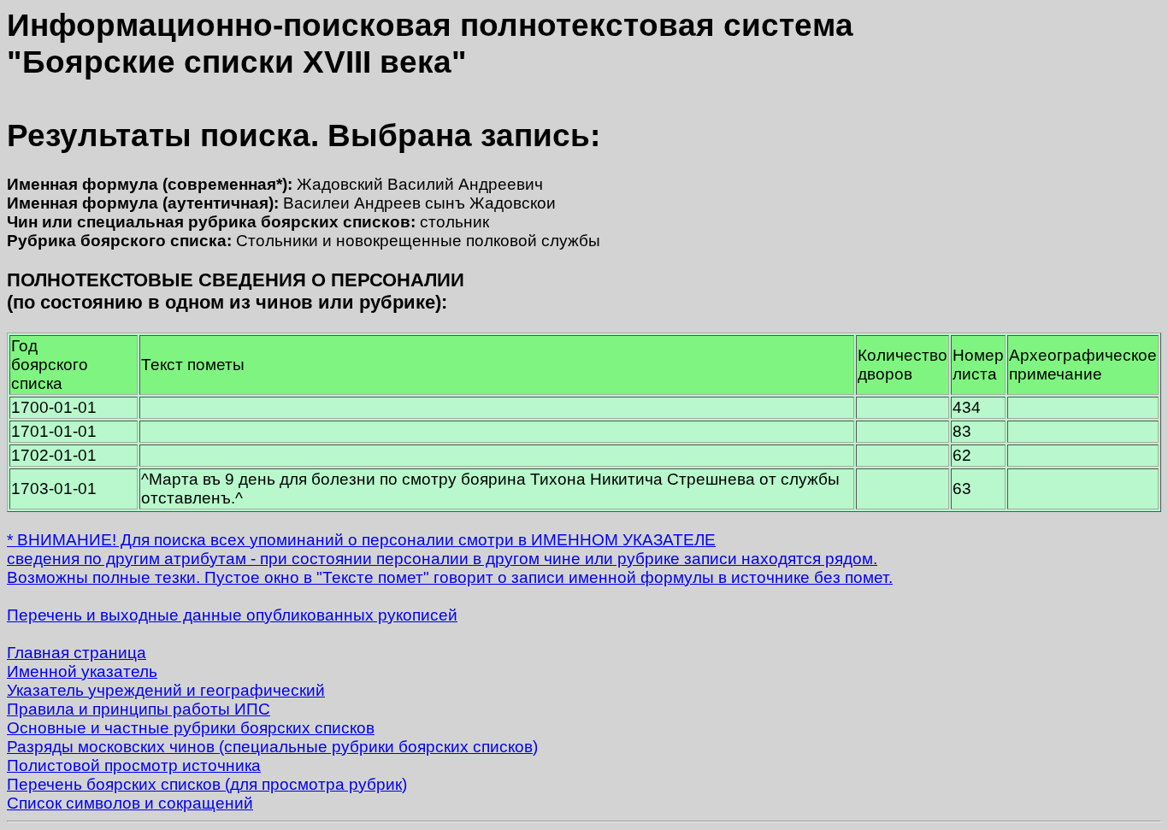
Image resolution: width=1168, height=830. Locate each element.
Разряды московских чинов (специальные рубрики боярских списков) (272, 747)
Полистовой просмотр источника (134, 765)
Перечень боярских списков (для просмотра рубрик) (207, 784)
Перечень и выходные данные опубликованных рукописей (232, 615)
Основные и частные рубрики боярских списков (191, 728)
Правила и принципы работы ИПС (138, 709)
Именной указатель (82, 671)
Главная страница (76, 653)
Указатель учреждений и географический (166, 690)
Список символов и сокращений (130, 803)
